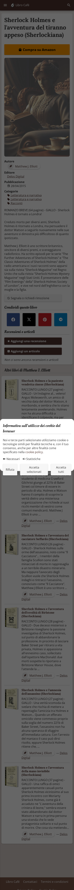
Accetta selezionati (34, 469)
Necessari (13, 459)
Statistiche (33, 459)
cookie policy (34, 452)
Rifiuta (10, 470)
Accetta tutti (61, 469)
